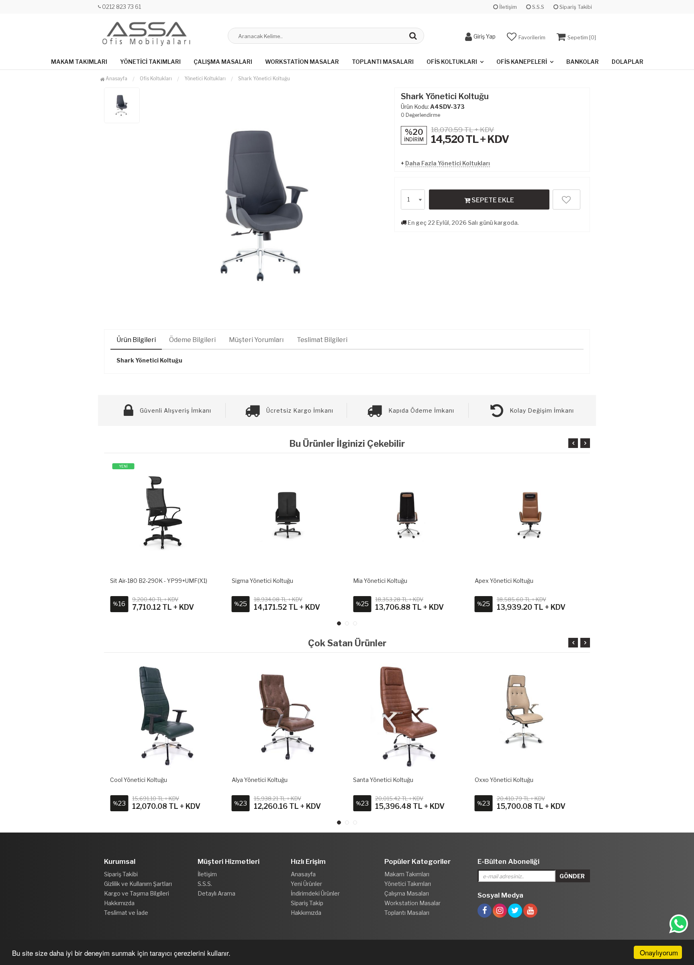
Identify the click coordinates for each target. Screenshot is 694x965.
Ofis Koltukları (452, 61)
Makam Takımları (79, 61)
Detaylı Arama (216, 893)
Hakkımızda (119, 903)
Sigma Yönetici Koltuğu (262, 580)
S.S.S (537, 7)
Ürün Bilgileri (136, 340)
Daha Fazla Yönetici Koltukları (447, 163)
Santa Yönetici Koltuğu (383, 779)
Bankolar (582, 61)
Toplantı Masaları (383, 61)
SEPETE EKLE (492, 200)
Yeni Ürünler (306, 883)
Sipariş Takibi (575, 7)
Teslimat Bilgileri (322, 340)
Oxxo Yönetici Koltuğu (504, 779)
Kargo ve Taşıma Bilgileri (136, 893)
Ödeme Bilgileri (192, 340)
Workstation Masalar (302, 61)
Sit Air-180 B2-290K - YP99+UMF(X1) (158, 580)
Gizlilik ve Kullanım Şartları (138, 883)
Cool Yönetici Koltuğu (138, 779)
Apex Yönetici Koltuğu (504, 580)
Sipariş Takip (307, 903)
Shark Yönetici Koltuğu (264, 78)
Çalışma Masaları (223, 61)
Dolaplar (627, 61)
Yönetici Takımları (150, 61)
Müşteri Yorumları (256, 340)
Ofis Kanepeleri (521, 61)
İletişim (507, 7)
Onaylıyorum (659, 952)
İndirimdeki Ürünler (315, 893)
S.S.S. (205, 883)
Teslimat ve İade (126, 912)
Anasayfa (115, 78)
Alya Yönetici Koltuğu (260, 779)
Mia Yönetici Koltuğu (380, 580)
